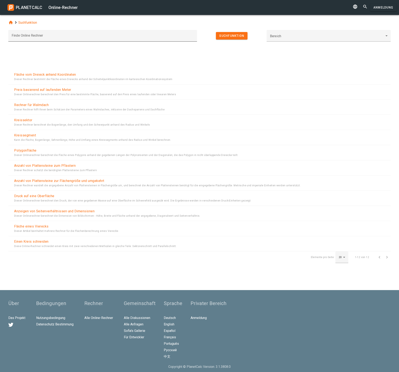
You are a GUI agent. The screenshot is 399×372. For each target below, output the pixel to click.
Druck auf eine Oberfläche (34, 196)
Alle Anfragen (133, 324)
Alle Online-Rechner (98, 318)
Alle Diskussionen (137, 318)
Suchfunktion (27, 23)
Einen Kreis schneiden (31, 241)
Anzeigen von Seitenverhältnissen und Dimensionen (54, 211)
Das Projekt (16, 318)
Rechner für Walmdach (31, 105)
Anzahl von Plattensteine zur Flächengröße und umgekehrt (59, 181)
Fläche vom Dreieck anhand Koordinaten (45, 75)
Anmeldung (383, 7)
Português (171, 344)
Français (170, 337)
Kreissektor (23, 120)
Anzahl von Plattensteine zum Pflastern (45, 166)
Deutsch (170, 318)
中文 (167, 356)
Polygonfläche (25, 150)
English (169, 324)
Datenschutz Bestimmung (55, 324)
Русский (170, 350)
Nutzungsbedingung (50, 318)
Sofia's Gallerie (134, 331)
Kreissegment (25, 135)
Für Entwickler (134, 337)
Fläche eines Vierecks (31, 226)
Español (169, 331)
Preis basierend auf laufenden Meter (42, 90)
